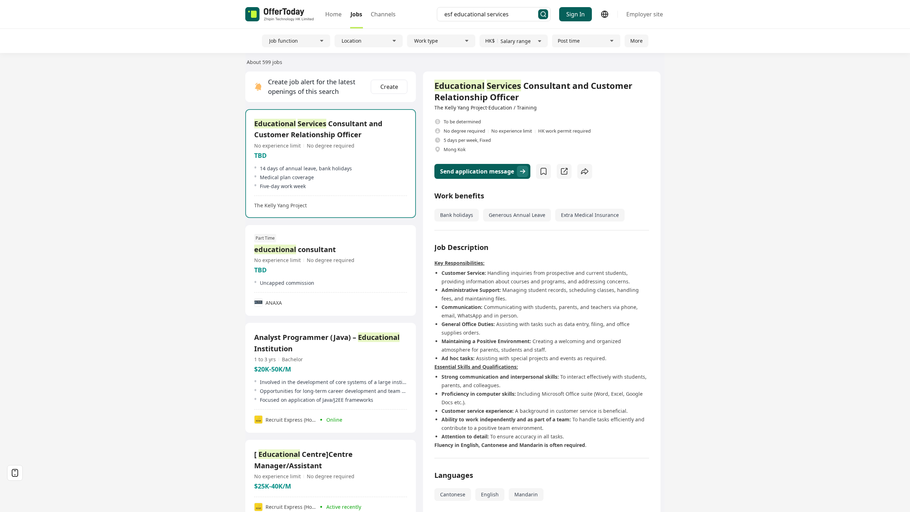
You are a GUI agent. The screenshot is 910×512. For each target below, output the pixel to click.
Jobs (356, 14)
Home (333, 14)
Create (389, 87)
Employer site (644, 14)
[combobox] (491, 14)
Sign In (575, 14)
